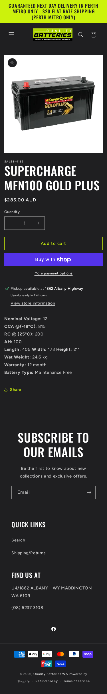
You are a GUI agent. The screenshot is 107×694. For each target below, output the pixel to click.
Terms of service (76, 681)
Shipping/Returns (28, 553)
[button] (11, 34)
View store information (33, 303)
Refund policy (46, 681)
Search (18, 540)
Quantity (12, 212)
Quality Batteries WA (50, 674)
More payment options (54, 273)
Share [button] (15, 389)
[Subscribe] (89, 492)
